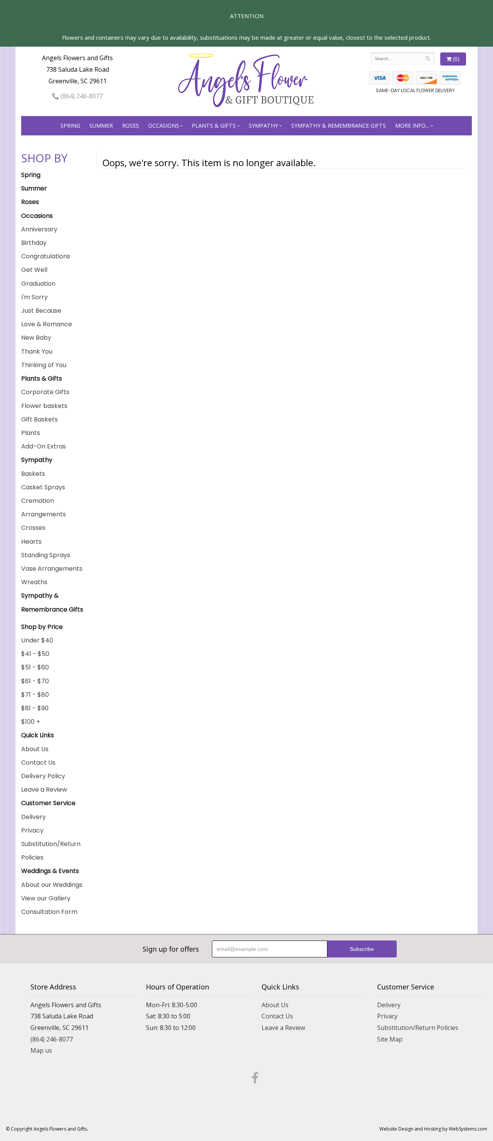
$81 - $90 (35, 708)
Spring (70, 125)
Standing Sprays (45, 555)
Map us (41, 1050)
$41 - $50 (35, 653)
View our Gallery (45, 898)
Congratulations (45, 256)
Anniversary (39, 229)
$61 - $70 (35, 681)
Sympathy (263, 125)
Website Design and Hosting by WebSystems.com (433, 1129)
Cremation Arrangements (43, 507)
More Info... (412, 125)
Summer (101, 125)
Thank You (36, 351)
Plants (30, 432)
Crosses (33, 527)
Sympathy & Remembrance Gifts (338, 125)
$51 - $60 (35, 667)
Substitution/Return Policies (50, 850)
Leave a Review (44, 789)
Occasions (163, 125)
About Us (35, 749)
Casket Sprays (43, 487)
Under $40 (37, 640)
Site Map (389, 1039)
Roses (130, 125)
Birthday (34, 242)
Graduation (38, 283)
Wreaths (34, 582)
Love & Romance (46, 324)
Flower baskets (44, 405)
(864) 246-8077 (81, 96)
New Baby (36, 337)
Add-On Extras (43, 446)
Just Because (41, 310)
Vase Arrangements (51, 568)
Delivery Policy (43, 776)
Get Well (34, 269)
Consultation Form (49, 911)
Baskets (33, 473)
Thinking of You (43, 365)
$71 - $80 (35, 694)
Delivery (33, 816)
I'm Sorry (34, 297)
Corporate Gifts (45, 392)
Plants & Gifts (214, 125)
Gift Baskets (39, 419)
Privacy (32, 830)
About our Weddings (51, 884)
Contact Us (38, 762)
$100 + (30, 721)
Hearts (31, 541)
